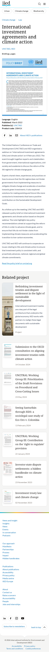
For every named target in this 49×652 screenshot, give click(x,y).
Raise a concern (9, 595)
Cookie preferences (33, 649)
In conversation (9, 532)
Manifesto (7, 546)
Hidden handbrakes (11, 558)
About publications (11, 569)
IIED (13, 49)
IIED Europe (8, 581)
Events (5, 529)
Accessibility (8, 572)
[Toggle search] (39, 3)
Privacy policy (8, 575)
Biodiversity (39, 11)
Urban (7, 11)
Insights (6, 523)
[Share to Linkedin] (10, 135)
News (5, 526)
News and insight (10, 520)
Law (20, 20)
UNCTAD (6, 49)
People (6, 601)
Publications (8, 566)
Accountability (9, 598)
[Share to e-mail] (16, 135)
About (5, 589)
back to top (36, 627)
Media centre (8, 578)
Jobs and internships (11, 604)
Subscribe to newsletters (14, 626)
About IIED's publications (31, 135)
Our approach (9, 543)
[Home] (6, 3)
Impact (6, 555)
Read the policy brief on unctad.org (17, 263)
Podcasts (6, 535)
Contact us (7, 592)
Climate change (21, 11)
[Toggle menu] (44, 3)
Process (6, 552)
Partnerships (8, 549)
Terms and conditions (14, 649)
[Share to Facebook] (4, 135)
